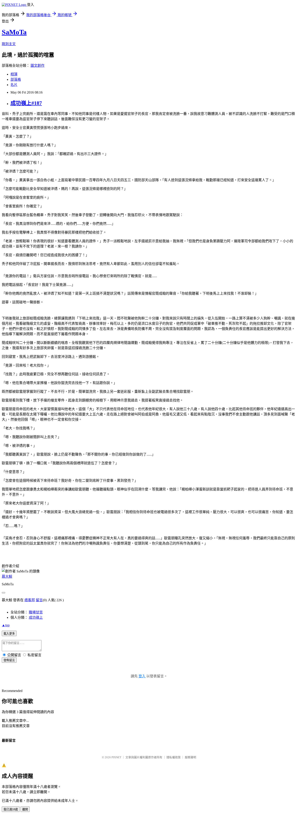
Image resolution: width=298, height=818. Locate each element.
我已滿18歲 (10, 809)
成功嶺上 (36, 617)
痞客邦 (29, 600)
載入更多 (9, 633)
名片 (13, 85)
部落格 (15, 79)
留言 (39, 600)
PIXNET (116, 757)
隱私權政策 (173, 757)
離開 (25, 809)
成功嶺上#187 (26, 103)
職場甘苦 (36, 612)
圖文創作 (38, 65)
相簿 (13, 74)
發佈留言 (9, 660)
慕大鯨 (7, 576)
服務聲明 (190, 757)
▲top (6, 625)
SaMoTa (14, 32)
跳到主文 (9, 44)
